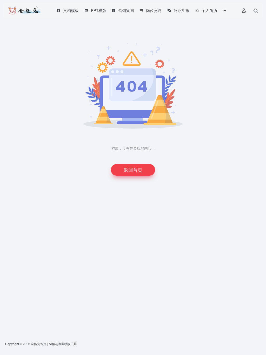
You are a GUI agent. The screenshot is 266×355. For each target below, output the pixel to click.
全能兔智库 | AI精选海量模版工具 (54, 343)
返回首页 (133, 169)
